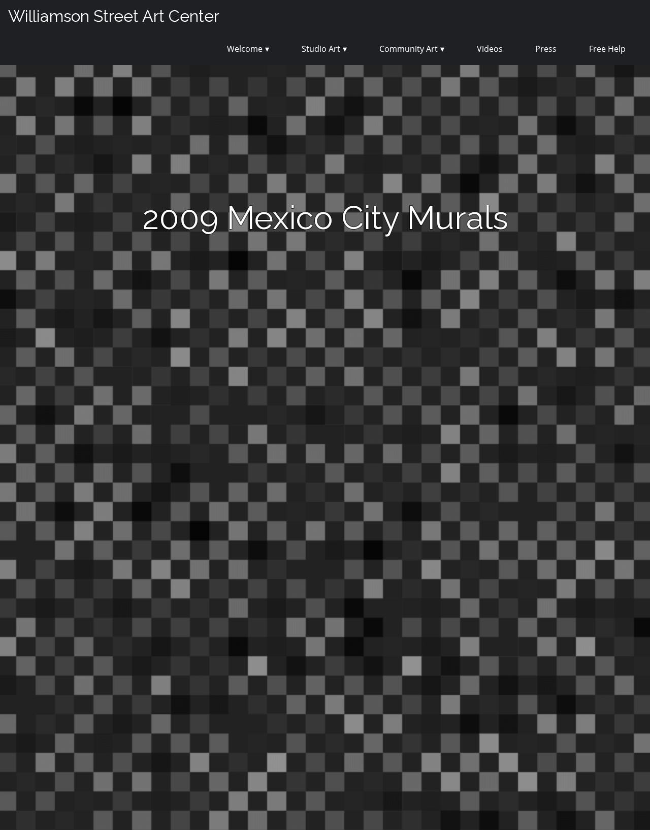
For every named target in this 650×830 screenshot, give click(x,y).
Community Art (408, 48)
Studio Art (321, 48)
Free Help (607, 48)
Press (546, 48)
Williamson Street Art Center (113, 16)
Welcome (245, 48)
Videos (490, 48)
